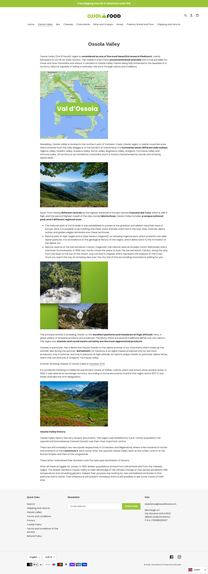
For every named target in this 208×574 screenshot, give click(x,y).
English (33, 557)
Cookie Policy (34, 524)
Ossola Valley (34, 512)
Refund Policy (34, 536)
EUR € (48, 557)
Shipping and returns (38, 508)
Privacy (31, 520)
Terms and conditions (39, 516)
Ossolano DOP (97, 363)
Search (31, 504)
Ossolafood (156, 564)
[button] (196, 570)
